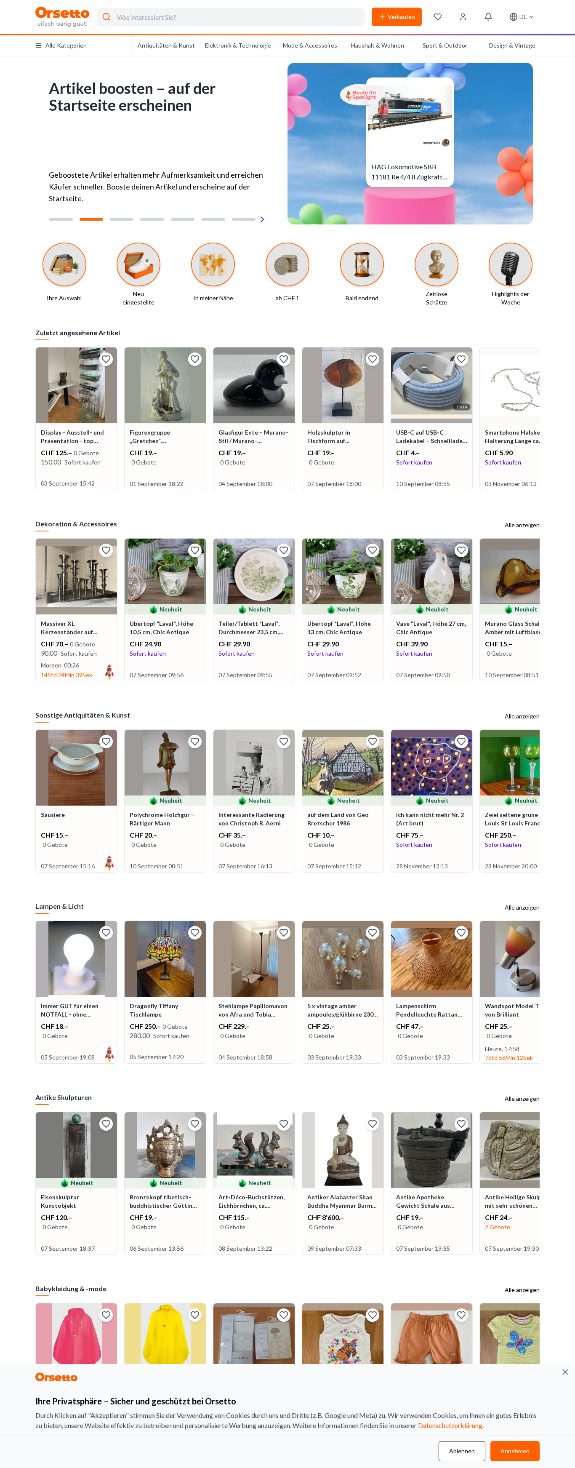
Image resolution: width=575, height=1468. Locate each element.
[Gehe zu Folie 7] (244, 219)
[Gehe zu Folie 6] (213, 219)
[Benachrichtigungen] (488, 17)
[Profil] (463, 17)
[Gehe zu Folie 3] (121, 219)
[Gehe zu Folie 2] (91, 219)
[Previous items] (36, 419)
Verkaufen (401, 16)
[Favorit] (106, 359)
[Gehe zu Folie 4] (152, 219)
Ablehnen (462, 1451)
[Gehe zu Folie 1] (60, 219)
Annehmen (515, 1451)
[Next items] (539, 419)
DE (523, 16)
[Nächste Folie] (262, 219)
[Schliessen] (565, 1372)
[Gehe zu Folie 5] (182, 219)
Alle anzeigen (522, 524)
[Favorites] (438, 17)
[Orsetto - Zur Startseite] (62, 17)
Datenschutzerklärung (450, 1425)
